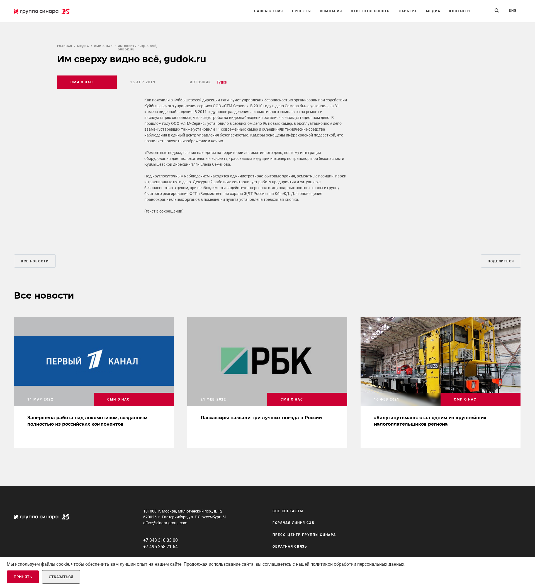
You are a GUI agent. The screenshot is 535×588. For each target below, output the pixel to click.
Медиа (433, 11)
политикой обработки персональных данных (357, 564)
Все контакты (288, 511)
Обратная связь (290, 546)
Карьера (408, 11)
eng (513, 11)
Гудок (222, 82)
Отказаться (61, 577)
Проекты (301, 11)
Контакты (460, 11)
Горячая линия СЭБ (294, 523)
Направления (268, 11)
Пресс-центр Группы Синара (304, 535)
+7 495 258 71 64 (160, 546)
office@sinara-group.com (165, 523)
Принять (23, 577)
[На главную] (42, 11)
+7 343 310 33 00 (160, 540)
